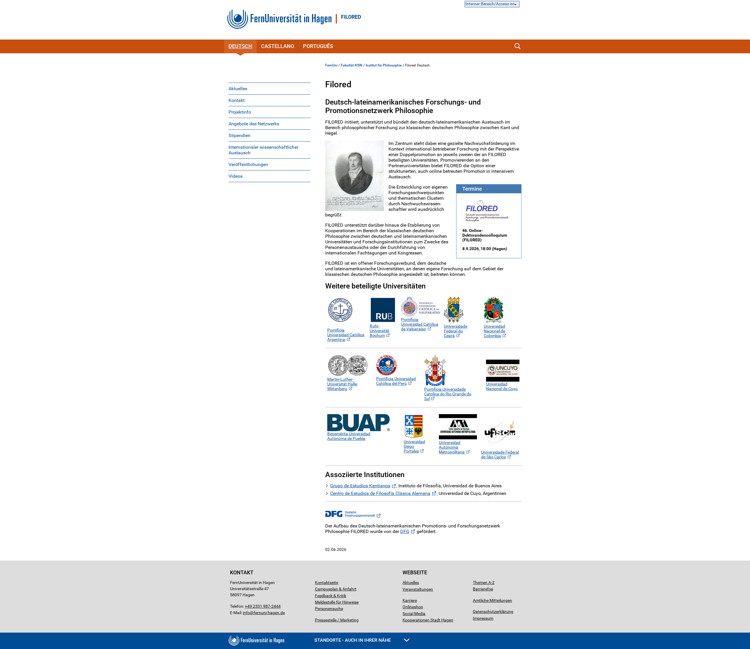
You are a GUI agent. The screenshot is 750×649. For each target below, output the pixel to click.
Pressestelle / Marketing (337, 620)
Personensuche (329, 608)
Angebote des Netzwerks (254, 124)
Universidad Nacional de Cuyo (502, 386)
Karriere (410, 600)
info (246, 612)
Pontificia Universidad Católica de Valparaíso (419, 324)
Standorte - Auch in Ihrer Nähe (353, 640)
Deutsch (240, 46)
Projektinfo (240, 112)
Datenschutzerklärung (493, 611)
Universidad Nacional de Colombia (494, 331)
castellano (277, 46)
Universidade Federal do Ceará (455, 331)
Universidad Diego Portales (414, 446)
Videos (236, 176)
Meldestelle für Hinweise (337, 602)
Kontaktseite (326, 582)
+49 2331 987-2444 (263, 606)
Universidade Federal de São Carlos (500, 454)
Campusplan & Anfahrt (336, 589)
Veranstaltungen (418, 589)
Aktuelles (238, 88)
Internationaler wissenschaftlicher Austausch (263, 150)
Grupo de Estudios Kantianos (360, 486)
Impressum (483, 618)
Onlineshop (413, 606)
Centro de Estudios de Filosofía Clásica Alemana (380, 493)
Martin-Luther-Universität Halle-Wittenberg (342, 384)
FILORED (351, 17)
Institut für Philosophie (384, 65)
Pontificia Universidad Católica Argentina (345, 335)
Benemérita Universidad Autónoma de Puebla (348, 436)
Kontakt (237, 100)
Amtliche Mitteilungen (492, 600)
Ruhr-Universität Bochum (379, 331)
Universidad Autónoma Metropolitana (452, 447)
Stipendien (239, 135)
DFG (404, 531)
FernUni (331, 65)
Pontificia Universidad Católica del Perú (396, 381)
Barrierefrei (483, 589)
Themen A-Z (484, 582)
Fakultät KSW (351, 65)
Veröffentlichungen (248, 164)
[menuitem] (270, 88)
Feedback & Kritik (330, 595)
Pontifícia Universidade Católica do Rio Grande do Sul (447, 394)
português (318, 46)
